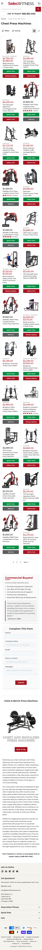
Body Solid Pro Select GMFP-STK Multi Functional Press (9, 279)
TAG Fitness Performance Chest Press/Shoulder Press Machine (10, 453)
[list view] (38, 31)
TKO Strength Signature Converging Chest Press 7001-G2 (10, 108)
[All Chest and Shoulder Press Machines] (21, 724)
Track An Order (6, 937)
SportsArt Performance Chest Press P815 (30, 193)
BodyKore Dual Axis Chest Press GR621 (10, 365)
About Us (33, 941)
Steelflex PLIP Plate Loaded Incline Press (11, 192)
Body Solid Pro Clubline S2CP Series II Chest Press (10, 65)
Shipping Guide (18, 937)
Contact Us (15, 943)
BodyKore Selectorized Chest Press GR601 (30, 368)
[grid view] (34, 31)
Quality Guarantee (32, 937)
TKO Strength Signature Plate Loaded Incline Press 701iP (11, 151)
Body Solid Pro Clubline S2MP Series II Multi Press (31, 324)
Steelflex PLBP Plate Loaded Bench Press (11, 234)
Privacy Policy (28, 939)
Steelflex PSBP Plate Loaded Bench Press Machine (11, 539)
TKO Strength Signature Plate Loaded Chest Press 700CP (31, 64)
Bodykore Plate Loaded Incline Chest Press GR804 (10, 409)
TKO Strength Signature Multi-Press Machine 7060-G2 (31, 497)
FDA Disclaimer (9, 941)
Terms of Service (22, 941)
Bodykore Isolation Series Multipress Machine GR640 (30, 409)
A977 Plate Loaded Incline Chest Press (30, 234)
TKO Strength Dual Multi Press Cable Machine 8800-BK (30, 276)
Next (26, 562)
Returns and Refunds (14, 939)
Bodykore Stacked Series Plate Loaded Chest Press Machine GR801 (31, 454)
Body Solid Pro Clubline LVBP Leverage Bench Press (29, 151)
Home (3, 19)
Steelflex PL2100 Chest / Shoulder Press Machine (9, 496)
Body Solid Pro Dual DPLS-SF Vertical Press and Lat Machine (30, 540)
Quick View (11, 71)
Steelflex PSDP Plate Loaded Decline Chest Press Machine (11, 322)
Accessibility (26, 943)
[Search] (38, 9)
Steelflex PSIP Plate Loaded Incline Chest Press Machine (31, 107)
